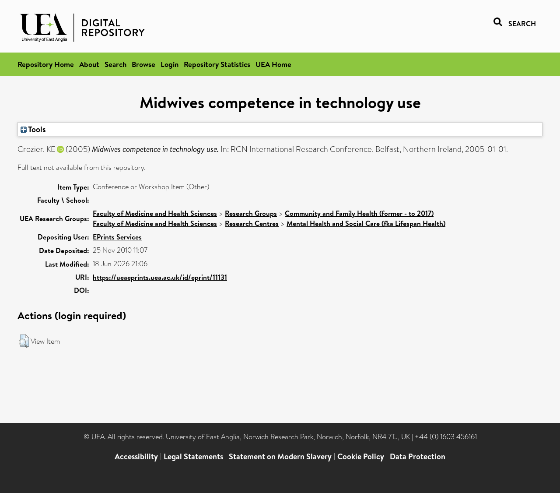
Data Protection (417, 456)
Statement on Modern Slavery (280, 456)
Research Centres (252, 223)
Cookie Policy (360, 456)
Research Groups (251, 213)
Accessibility (136, 456)
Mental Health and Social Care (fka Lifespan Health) (366, 223)
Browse (143, 64)
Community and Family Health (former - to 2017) (359, 213)
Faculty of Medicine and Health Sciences (155, 213)
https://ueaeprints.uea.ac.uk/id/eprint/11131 (160, 277)
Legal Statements (193, 456)
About (89, 64)
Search (115, 64)
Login (169, 64)
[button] (24, 341)
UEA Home (273, 64)
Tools (36, 129)
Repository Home (46, 64)
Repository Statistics (217, 64)
